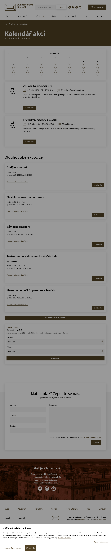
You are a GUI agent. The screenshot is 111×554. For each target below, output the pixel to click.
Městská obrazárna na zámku (25, 197)
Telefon (13, 426)
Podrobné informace (64, 538)
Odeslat (96, 442)
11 (27, 68)
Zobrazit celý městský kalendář (55, 318)
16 (97, 68)
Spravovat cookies (101, 542)
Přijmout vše (30, 548)
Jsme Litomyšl (71, 16)
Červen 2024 (55, 53)
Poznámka (53, 405)
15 (83, 68)
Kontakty (100, 16)
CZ (85, 7)
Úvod (8, 16)
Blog (87, 16)
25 (27, 75)
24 (13, 75)
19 (41, 72)
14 (69, 68)
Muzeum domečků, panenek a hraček (31, 290)
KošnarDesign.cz (82, 519)
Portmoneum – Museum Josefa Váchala (32, 256)
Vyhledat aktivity (55, 358)
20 (55, 72)
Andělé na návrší (17, 167)
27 (55, 75)
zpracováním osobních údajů (90, 437)
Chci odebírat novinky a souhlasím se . (76, 437)
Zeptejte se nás (99, 7)
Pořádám (39, 509)
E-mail (13, 415)
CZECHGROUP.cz (100, 519)
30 (97, 75)
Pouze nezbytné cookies (12, 548)
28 (69, 75)
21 (69, 72)
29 (83, 75)
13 (55, 68)
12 (41, 68)
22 (83, 72)
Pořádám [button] (38, 16)
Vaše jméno (14, 405)
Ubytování (22, 16)
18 (27, 72)
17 (13, 72)
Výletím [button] (53, 16)
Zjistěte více (29, 108)
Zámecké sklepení (18, 227)
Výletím (13, 24)
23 (97, 72)
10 (13, 68)
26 (41, 75)
